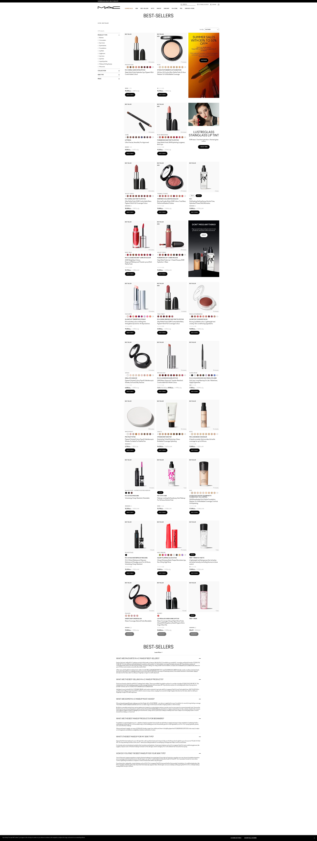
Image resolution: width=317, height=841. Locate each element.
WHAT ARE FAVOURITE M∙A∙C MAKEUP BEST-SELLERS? (137, 658)
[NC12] (163, 67)
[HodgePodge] (130, 67)
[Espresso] (147, 434)
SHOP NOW (204, 60)
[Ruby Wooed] (174, 196)
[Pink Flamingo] (182, 196)
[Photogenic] (147, 316)
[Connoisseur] (182, 375)
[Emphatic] (136, 255)
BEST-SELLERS (144, 8)
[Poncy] (144, 255)
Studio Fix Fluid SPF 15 (189, 683)
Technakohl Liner (170, 670)
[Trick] (139, 316)
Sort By (202, 29)
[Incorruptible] (195, 375)
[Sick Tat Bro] (198, 375)
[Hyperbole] (139, 255)
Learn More (157, 652)
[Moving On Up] (171, 137)
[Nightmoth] (144, 137)
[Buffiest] (174, 255)
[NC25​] (179, 67)
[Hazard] (179, 555)
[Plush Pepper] (212, 316)
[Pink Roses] (179, 255)
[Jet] (177, 555)
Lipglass (140, 728)
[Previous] (126, 67)
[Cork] (128, 137)
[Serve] (136, 316)
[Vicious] (163, 375)
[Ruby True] (128, 255)
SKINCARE (166, 8)
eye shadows (153, 709)
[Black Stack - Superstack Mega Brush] (126, 493)
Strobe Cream (138, 689)
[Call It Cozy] (133, 67)
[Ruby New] (177, 137)
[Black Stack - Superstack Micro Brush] (129, 493)
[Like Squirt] (160, 555)
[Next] (153, 67)
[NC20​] (177, 67)
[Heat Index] (198, 316)
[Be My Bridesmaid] (160, 137)
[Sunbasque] (171, 196)
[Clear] (174, 555)
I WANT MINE (204, 146)
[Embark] (144, 434)
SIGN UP (204, 235)
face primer (153, 703)
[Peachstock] (128, 67)
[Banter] (130, 316)
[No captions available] (203, 248)
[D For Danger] (164, 316)
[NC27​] (182, 67)
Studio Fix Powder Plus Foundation (182, 665)
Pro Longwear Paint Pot (154, 670)
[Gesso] (128, 375)
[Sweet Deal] (147, 196)
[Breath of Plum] (134, 616)
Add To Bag (130, 94)
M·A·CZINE (174, 8)
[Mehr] (150, 196)
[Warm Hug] (171, 255)
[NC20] (195, 434)
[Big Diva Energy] (209, 316)
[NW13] (209, 493)
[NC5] (192, 493)
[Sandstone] (150, 375)
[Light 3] (163, 434)
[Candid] (150, 316)
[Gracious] (147, 255)
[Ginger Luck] (195, 316)
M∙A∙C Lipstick (156, 710)
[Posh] (133, 255)
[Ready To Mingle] (182, 137)
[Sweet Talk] (150, 137)
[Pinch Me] (163, 196)
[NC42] (212, 434)
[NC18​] (174, 67)
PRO (181, 8)
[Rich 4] (179, 434)
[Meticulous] (160, 375)
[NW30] (214, 434)
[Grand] (206, 316)
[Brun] (150, 434)
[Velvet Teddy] (128, 196)
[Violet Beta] (182, 555)
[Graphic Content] (212, 375)
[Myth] (136, 67)
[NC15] (165, 67)
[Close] (314, 838)
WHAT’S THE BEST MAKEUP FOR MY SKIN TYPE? (135, 737)
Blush (118, 707)
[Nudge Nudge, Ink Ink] (209, 375)
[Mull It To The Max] (130, 196)
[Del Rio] (144, 67)
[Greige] (136, 137)
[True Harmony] (214, 316)
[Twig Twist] (144, 196)
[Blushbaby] (168, 196)
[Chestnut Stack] (132, 493)
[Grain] (142, 375)
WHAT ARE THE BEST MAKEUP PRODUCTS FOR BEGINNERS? (140, 718)
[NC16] (168, 67)
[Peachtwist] (177, 196)
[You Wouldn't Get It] (172, 316)
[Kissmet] (158, 616)
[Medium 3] (182, 434)
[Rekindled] (182, 255)
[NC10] (160, 67)
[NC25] (203, 434)
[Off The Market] (165, 137)
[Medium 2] (171, 434)
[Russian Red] (169, 316)
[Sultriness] (179, 137)
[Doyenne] (142, 255)
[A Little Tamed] (168, 255)
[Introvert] (133, 316)
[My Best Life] (163, 137)
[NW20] (198, 434)
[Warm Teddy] (136, 196)
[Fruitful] (150, 255)
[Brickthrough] (174, 137)
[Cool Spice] (130, 137)
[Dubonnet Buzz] (168, 137)
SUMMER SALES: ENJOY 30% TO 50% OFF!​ (108, 1)
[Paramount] (147, 67)
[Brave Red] (150, 67)
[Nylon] (133, 375)
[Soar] (142, 196)
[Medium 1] (168, 434)
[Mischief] (130, 255)
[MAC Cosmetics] (109, 7)
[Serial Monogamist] (203, 375)
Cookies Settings (236, 837)
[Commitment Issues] (206, 375)
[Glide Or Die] (192, 375)
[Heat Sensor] (163, 555)
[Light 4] (165, 434)
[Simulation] (171, 555)
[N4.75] (214, 493)
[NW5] (198, 493)
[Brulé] (130, 375)
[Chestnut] (139, 137)
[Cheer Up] (203, 316)
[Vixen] (171, 375)
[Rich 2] (177, 434)
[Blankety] (139, 67)
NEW (137, 8)
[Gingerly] (179, 196)
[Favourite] (128, 316)
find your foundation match (128, 704)
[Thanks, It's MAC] (160, 196)
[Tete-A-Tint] (147, 375)
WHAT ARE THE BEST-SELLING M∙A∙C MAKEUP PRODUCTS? (139, 679)
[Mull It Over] (163, 255)
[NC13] (206, 493)
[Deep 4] (174, 434)
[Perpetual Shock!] (214, 375)
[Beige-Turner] (133, 137)
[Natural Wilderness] (136, 434)
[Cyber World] (142, 137)
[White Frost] (128, 434)
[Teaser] (179, 375)
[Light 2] (160, 434)
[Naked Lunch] (144, 375)
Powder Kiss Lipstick (181, 728)
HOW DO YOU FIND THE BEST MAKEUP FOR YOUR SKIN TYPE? (141, 753)
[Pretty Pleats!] (165, 255)
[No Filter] (165, 196)
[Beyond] (142, 316)
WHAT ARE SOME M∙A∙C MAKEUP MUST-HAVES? (135, 699)
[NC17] (171, 67)
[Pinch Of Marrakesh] (192, 316)
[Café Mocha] (161, 316)
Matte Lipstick (151, 671)
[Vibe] (144, 316)
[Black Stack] (126, 555)
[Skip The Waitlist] (200, 375)
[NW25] (209, 434)
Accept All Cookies (250, 837)
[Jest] (130, 434)
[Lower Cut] (168, 555)
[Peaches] (126, 616)
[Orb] (136, 375)
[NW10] (200, 493)
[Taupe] (133, 196)
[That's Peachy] (200, 316)
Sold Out (129, 634)
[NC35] (206, 434)
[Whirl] (139, 196)
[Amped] (165, 555)
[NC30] (200, 434)
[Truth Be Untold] (142, 67)
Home (99, 23)
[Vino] (147, 137)
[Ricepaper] (139, 375)
